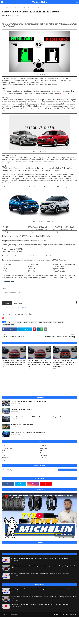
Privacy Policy (6, 458)
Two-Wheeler (44, 453)
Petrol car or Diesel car (30, 322)
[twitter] (20, 484)
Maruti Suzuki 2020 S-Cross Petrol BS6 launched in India (28, 432)
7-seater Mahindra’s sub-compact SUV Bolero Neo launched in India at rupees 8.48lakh (37, 417)
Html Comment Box (16, 307)
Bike (3, 453)
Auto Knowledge (6, 450)
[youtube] (46, 484)
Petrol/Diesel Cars (58, 322)
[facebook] (8, 484)
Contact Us (43, 458)
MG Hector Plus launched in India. (21, 409)
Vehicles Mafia (39, 2)
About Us (4, 460)
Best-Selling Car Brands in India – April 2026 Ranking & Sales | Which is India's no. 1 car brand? (39, 558)
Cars (9, 322)
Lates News (43, 455)
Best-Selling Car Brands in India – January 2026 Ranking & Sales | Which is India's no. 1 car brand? (40, 604)
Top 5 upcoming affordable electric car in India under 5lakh (29, 401)
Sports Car (43, 445)
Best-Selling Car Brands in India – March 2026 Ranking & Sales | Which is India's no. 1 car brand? (40, 574)
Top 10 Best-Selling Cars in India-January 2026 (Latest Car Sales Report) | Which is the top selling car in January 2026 (64, 363)
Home (3, 8)
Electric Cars (43, 448)
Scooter (42, 450)
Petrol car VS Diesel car (45, 322)
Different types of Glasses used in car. (22, 424)
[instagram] (33, 484)
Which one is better (11, 8)
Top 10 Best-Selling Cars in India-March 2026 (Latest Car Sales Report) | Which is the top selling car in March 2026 (39, 363)
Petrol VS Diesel (17, 322)
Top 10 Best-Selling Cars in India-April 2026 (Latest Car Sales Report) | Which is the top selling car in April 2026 (13, 362)
